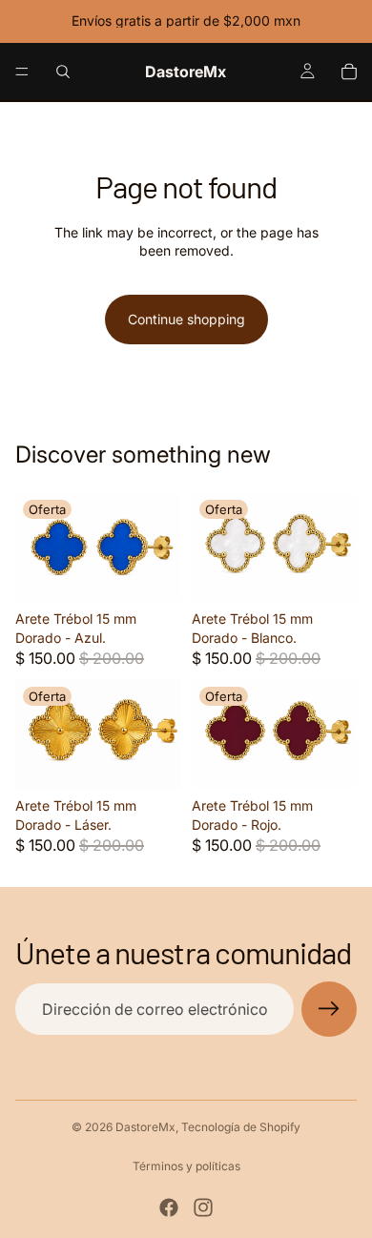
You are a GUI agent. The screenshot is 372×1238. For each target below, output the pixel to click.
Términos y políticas (186, 1166)
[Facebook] (168, 1207)
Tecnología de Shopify (240, 1127)
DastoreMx (145, 1127)
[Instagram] (203, 1207)
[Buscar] (63, 72)
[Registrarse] (329, 1009)
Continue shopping (186, 319)
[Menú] (22, 71)
